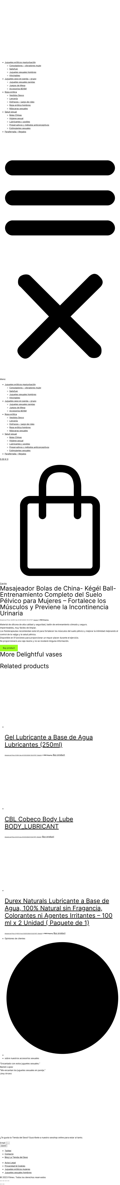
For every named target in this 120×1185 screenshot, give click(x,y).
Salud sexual (11, 112)
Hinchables (14, 75)
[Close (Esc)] (1, 1180)
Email (3, 1143)
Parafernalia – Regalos (15, 131)
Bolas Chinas (15, 115)
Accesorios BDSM (18, 89)
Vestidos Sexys (16, 95)
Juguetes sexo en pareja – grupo (20, 79)
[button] (60, 258)
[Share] (3, 1180)
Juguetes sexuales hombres (22, 72)
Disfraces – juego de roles (21, 102)
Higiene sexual (16, 118)
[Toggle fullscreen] (6, 1180)
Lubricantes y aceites (19, 121)
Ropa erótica (11, 92)
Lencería (13, 98)
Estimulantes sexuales (19, 128)
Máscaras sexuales (18, 108)
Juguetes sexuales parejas (22, 82)
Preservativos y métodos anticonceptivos (29, 125)
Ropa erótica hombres (20, 105)
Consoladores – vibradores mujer (25, 65)
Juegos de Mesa (17, 85)
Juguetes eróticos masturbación (20, 62)
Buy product (9, 648)
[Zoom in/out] (8, 1180)
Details (36, 620)
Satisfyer (13, 69)
